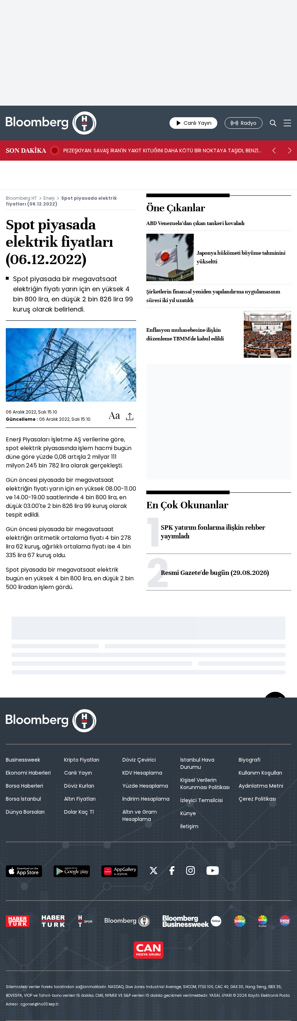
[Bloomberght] (51, 123)
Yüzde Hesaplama (145, 785)
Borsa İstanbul (23, 798)
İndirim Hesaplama (146, 798)
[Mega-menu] (287, 123)
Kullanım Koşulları (260, 772)
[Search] (273, 123)
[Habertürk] (17, 921)
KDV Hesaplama (142, 772)
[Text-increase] (114, 415)
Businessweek (23, 759)
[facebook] (172, 872)
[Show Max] (285, 921)
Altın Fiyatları (80, 798)
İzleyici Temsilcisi (201, 800)
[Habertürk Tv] (53, 921)
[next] (290, 150)
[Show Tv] (240, 921)
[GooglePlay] (72, 871)
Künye (188, 813)
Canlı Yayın (78, 772)
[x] (153, 872)
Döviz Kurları (79, 785)
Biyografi (249, 759)
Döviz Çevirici (139, 759)
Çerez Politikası (257, 798)
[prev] (274, 150)
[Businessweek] (192, 921)
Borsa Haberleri (24, 785)
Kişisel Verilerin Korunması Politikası (205, 783)
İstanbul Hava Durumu (197, 763)
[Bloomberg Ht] (127, 921)
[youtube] (212, 872)
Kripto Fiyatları (81, 759)
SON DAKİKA (26, 150)
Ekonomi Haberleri (28, 772)
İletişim (189, 826)
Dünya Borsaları (25, 811)
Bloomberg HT (21, 198)
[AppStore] (24, 871)
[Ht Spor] (84, 921)
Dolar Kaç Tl (79, 811)
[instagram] (190, 872)
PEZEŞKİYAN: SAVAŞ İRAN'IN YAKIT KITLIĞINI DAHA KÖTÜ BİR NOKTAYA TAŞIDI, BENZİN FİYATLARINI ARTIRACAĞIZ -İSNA (162, 150)
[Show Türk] (262, 921)
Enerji (49, 198)
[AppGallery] (119, 871)
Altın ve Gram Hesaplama (139, 815)
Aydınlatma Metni (261, 785)
